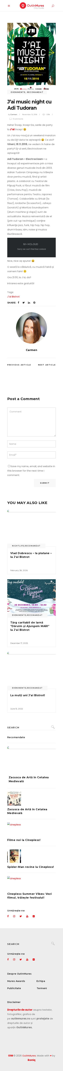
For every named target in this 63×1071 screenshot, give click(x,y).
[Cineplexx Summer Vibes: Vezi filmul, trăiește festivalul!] (31, 883)
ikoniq (31, 1060)
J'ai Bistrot (13, 296)
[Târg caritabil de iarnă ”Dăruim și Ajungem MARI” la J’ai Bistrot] (31, 597)
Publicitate (14, 988)
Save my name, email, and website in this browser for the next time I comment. (31, 471)
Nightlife (18, 546)
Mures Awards (16, 981)
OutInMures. (29, 1055)
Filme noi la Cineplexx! (23, 840)
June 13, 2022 (16, 708)
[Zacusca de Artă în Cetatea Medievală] (31, 758)
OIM (10, 1055)
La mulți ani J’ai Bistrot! (27, 695)
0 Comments (18, 119)
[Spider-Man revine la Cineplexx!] (31, 856)
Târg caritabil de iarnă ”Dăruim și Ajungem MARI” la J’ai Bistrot (29, 626)
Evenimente (18, 92)
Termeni (42, 988)
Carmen (13, 114)
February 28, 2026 (19, 570)
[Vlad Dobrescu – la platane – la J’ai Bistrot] (31, 528)
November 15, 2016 (29, 114)
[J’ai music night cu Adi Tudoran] (31, 328)
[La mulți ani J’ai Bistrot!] (31, 670)
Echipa (41, 981)
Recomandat (35, 92)
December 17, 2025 (19, 643)
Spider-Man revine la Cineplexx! (30, 867)
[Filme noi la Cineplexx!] (31, 829)
